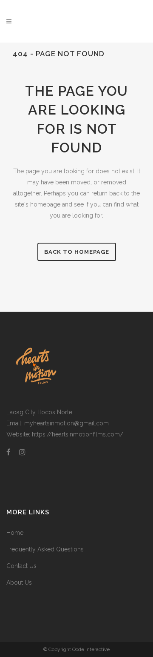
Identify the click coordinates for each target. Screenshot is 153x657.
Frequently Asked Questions (45, 549)
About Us (19, 582)
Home (14, 532)
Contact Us (21, 565)
